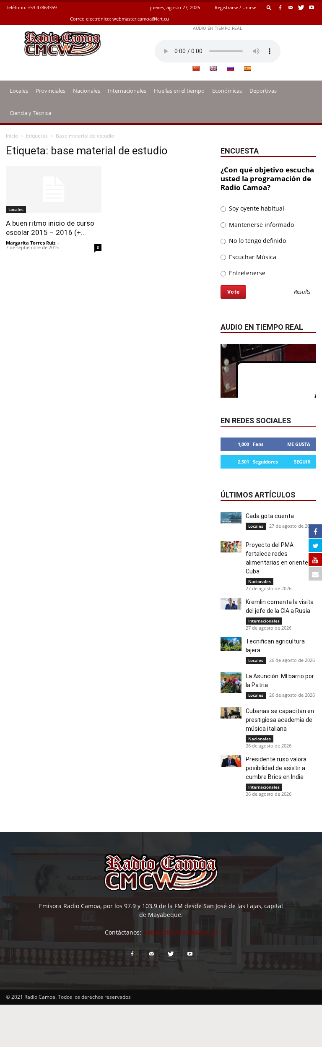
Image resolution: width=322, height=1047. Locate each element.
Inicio (12, 135)
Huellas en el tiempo (179, 90)
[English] (213, 68)
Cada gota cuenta (270, 516)
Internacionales (127, 90)
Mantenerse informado (260, 225)
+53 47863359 (42, 7)
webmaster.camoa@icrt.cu (140, 19)
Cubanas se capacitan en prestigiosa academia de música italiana (280, 720)
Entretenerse (246, 273)
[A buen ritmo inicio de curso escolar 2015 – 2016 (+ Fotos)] (53, 189)
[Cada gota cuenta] (231, 518)
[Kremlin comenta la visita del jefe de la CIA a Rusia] (231, 603)
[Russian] (230, 68)
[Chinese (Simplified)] (196, 68)
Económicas (227, 90)
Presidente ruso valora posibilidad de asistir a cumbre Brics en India (276, 768)
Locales (19, 90)
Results (302, 292)
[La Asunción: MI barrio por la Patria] (231, 682)
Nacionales (86, 90)
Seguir (302, 461)
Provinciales (50, 90)
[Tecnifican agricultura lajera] (231, 644)
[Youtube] (311, 7)
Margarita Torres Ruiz (30, 243)
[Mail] (290, 7)
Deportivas (263, 90)
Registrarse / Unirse (235, 7)
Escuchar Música (251, 257)
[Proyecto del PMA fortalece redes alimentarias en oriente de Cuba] (231, 546)
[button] (269, 7)
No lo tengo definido (256, 241)
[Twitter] (301, 7)
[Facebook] (280, 7)
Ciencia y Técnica (30, 113)
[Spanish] (247, 68)
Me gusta (298, 444)
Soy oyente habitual (255, 208)
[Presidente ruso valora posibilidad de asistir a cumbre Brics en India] (231, 761)
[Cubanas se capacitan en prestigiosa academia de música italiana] (231, 713)
